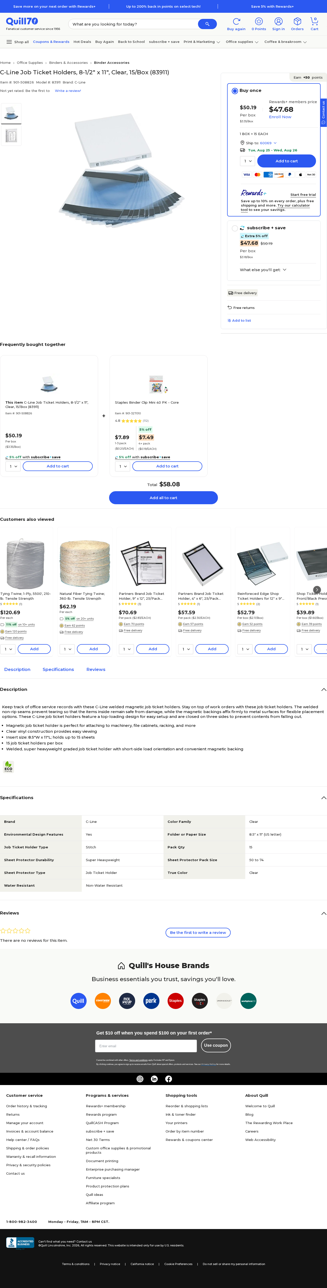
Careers (252, 1131)
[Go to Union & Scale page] (224, 1002)
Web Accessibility (260, 1140)
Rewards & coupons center (189, 1140)
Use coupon (216, 1045)
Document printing (102, 1161)
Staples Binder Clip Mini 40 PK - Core (147, 402)
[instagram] (140, 1079)
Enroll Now (280, 116)
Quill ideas (94, 1195)
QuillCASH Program (102, 1123)
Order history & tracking (26, 1106)
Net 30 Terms (98, 1140)
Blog (249, 1114)
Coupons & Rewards (51, 42)
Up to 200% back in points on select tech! (163, 6)
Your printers (177, 1123)
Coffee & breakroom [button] (282, 42)
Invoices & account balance (29, 1131)
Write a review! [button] (68, 91)
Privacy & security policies (28, 1165)
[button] (207, 24)
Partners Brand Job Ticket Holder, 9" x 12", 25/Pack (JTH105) (141, 596)
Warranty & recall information (31, 1156)
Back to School (131, 42)
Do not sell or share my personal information (234, 1264)
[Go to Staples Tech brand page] (200, 1002)
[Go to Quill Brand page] (78, 1002)
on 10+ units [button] (26, 624)
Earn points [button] (308, 77)
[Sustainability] (10, 767)
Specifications (58, 669)
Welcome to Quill (260, 1106)
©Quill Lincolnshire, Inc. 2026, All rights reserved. (72, 1245)
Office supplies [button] (239, 42)
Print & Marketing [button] (199, 42)
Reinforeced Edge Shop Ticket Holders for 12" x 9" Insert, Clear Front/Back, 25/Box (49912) (259, 596)
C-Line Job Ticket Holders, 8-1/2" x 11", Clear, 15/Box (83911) (46, 404)
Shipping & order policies (27, 1148)
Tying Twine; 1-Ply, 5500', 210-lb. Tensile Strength (25, 596)
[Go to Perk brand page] (151, 1002)
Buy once (250, 90)
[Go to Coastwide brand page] (103, 1002)
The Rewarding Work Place (269, 1123)
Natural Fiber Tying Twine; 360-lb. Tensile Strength (82, 596)
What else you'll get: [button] (260, 270)
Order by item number (185, 1131)
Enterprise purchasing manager (113, 1169)
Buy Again (104, 42)
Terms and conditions (138, 1060)
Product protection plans (107, 1186)
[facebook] (169, 1079)
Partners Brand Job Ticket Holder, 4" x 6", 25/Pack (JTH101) (201, 596)
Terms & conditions (75, 1264)
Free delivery (245, 293)
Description (17, 669)
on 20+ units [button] (85, 618)
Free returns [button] (244, 308)
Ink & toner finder (181, 1114)
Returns (13, 1114)
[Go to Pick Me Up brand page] (127, 1002)
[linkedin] (154, 1079)
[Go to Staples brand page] (176, 1002)
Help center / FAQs (23, 1140)
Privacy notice (110, 1264)
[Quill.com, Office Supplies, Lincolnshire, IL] (20, 1243)
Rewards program (101, 1114)
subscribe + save (164, 42)
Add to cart (287, 161)
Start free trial (303, 194)
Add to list (241, 320)
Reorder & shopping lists (187, 1106)
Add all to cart (163, 497)
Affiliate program (100, 1203)
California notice (142, 1264)
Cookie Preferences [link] (178, 1264)
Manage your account (24, 1123)
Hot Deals (82, 42)
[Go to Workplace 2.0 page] (248, 1002)
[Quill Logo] (22, 21)
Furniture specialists (103, 1178)
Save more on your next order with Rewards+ (54, 6)
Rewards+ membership (106, 1106)
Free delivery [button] (14, 638)
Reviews (96, 669)
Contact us (15, 1173)
